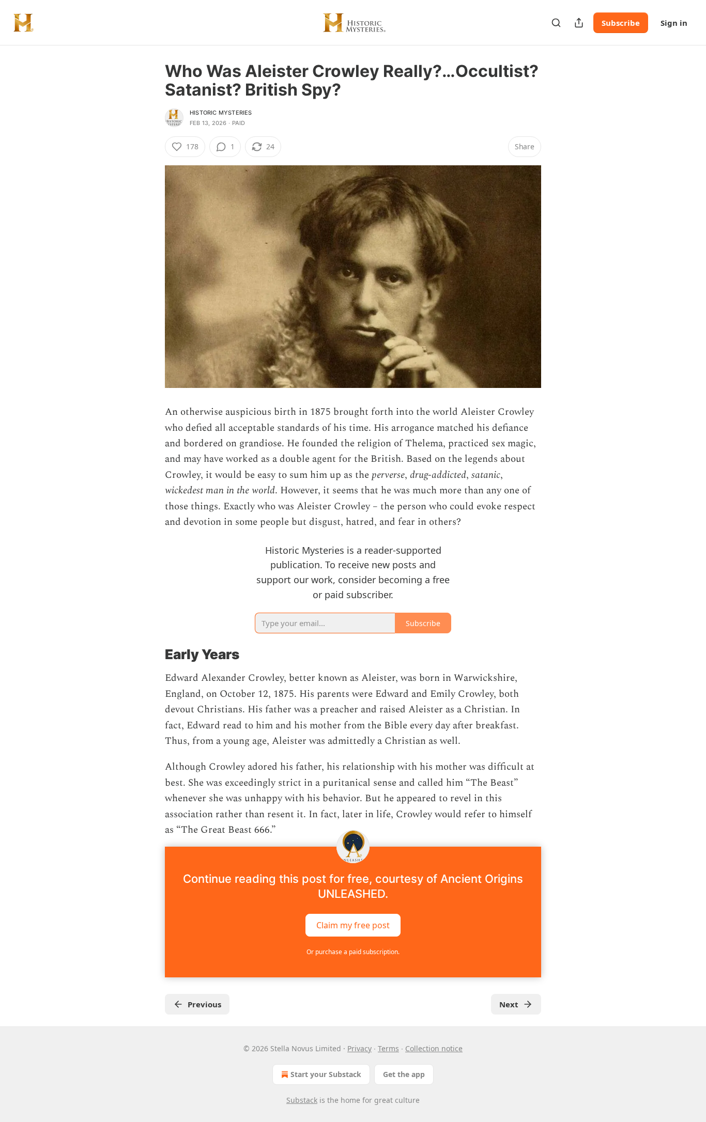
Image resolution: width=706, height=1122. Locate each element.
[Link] (150, 654)
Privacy (359, 1048)
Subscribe (621, 23)
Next (508, 1004)
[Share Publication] (579, 22)
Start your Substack (325, 1074)
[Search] (556, 22)
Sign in (674, 23)
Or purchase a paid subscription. (353, 951)
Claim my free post (353, 924)
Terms (388, 1048)
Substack (301, 1100)
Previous (204, 1004)
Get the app (404, 1074)
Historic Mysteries (221, 112)
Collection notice (434, 1048)
